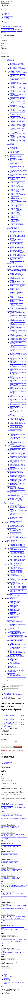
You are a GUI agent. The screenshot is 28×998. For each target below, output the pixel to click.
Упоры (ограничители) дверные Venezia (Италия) (18, 410)
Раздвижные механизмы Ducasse (18, 274)
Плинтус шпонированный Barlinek (18, 586)
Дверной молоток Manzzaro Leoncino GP (11, 870)
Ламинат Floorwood (15, 601)
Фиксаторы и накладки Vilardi (17, 140)
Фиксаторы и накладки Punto (17, 122)
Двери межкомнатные (12, 515)
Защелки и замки (11, 144)
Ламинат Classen (14, 605)
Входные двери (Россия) (16, 505)
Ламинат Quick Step (15, 613)
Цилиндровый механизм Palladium (18, 338)
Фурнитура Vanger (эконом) (17, 224)
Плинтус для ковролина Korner (17, 563)
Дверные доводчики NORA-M (17, 252)
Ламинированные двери (16, 521)
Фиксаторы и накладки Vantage (18, 136)
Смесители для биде (15, 651)
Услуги (5, 14)
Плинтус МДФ (10, 564)
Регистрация (7, 5)
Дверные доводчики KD (16, 250)
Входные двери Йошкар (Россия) (18, 506)
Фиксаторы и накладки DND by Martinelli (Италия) (18, 95)
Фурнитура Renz (14, 219)
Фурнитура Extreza (14, 196)
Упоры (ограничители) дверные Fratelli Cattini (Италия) (18, 378)
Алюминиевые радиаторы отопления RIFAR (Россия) (16, 634)
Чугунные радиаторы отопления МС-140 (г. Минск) (18, 648)
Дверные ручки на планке (16, 63)
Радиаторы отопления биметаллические (17, 636)
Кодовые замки (13, 147)
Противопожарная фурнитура (14, 430)
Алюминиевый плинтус (13, 542)
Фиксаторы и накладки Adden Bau (18, 72)
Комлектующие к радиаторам (14, 621)
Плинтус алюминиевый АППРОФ (18, 547)
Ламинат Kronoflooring (15, 608)
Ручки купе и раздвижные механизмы (16, 269)
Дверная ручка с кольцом (16, 70)
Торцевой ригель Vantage (16, 429)
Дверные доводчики (12, 228)
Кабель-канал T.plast (15, 595)
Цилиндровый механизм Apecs (17, 320)
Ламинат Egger (13, 606)
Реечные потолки (11, 673)
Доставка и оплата (8, 16)
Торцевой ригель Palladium (16, 426)
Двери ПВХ (13, 518)
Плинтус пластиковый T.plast (17, 557)
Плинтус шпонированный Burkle (18, 587)
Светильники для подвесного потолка (16, 677)
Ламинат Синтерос (14, 617)
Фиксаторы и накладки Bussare (17, 87)
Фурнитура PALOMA (15, 215)
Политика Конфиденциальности (12, 980)
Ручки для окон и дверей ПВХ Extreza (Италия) (17, 484)
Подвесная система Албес (16, 667)
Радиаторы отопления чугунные (15, 640)
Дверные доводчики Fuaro (16, 242)
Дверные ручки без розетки (17, 64)
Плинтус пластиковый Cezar (17, 551)
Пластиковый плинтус (12, 548)
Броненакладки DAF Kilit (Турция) (18, 454)
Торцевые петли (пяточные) (17, 171)
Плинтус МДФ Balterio (15, 566)
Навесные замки (14, 148)
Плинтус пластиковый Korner (17, 556)
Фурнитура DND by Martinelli (17, 194)
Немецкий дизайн (14, 674)
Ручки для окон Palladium (16, 477)
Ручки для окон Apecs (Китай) (17, 475)
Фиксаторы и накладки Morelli (17, 110)
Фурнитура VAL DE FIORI (16, 223)
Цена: (2, 687)
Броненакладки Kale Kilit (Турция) (18, 456)
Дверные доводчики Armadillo (17, 235)
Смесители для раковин (16, 655)
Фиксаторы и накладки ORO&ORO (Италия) (15, 115)
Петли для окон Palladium (16, 499)
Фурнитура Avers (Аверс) (16, 186)
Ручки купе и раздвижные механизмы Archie (16, 293)
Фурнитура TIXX (14, 221)
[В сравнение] (4, 718)
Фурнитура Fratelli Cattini (16, 198)
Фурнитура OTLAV (15, 210)
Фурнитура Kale (14, 202)
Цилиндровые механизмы (13, 311)
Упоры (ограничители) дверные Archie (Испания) (18, 367)
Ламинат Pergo (13, 612)
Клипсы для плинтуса (12, 597)
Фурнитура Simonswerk (16, 220)
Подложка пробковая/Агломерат (15, 538)
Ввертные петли (14, 164)
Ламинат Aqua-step (14, 602)
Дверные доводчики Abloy (16, 229)
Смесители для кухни (15, 654)
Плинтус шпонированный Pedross (18, 589)
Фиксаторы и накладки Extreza (17, 97)
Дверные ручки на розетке (16, 61)
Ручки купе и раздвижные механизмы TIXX (16, 303)
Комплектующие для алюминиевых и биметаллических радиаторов (18, 624)
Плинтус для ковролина (13, 561)
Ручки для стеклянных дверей (17, 448)
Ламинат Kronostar (14, 610)
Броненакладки (10, 450)
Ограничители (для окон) (13, 495)
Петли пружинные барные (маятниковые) (16, 162)
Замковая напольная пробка (17, 526)
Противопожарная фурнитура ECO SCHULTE (17, 438)
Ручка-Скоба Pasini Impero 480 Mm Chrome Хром (13, 886)
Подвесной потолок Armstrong (17, 670)
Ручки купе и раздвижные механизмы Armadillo (16, 295)
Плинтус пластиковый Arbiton (17, 549)
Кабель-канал (10, 594)
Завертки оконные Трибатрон (17, 490)
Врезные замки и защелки (16, 145)
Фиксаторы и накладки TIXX (17, 126)
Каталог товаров (5, 56)
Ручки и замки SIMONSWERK (17, 449)
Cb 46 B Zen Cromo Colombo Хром (9, 827)
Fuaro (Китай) (4, 733)
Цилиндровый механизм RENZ (18, 341)
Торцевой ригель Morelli (16, 418)
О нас (5, 11)
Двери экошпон (14, 519)
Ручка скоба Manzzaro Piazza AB (9, 862)
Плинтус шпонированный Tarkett (18, 593)
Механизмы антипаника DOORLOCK (16, 462)
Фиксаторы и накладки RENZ (17, 124)
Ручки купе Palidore (15, 288)
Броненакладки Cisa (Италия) (17, 453)
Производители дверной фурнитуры (16, 177)
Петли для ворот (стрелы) (16, 168)
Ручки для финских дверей (16, 65)
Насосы (8, 629)
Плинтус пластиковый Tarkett (17, 559)
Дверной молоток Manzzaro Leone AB (10, 846)
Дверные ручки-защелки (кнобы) (18, 68)
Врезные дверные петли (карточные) (16, 157)
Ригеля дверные (11, 415)
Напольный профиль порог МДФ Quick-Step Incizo (18, 580)
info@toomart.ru (18, 31)
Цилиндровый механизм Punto (17, 339)
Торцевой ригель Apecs (16, 422)
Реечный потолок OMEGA (16, 675)
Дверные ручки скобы (15, 67)
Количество (4, 739)
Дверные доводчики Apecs (16, 234)
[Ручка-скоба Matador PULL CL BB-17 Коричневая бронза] (15, 716)
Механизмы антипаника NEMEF (18, 468)
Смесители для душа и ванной (17, 652)
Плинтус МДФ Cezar (15, 567)
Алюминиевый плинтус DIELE (18, 545)
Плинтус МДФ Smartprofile (16, 572)
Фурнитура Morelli (14, 206)
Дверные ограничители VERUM (18, 353)
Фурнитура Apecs (14, 182)
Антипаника (10, 458)
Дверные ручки (10, 60)
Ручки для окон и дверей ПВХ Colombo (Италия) (17, 481)
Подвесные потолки (12, 669)
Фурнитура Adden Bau (15, 178)
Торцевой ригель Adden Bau (17, 419)
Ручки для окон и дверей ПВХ (14, 471)
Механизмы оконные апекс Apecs (18, 494)
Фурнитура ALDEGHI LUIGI (17, 181)
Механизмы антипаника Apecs (17, 460)
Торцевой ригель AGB (15, 421)
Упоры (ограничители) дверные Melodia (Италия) (18, 383)
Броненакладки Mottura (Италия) (18, 457)
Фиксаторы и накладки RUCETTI (18, 125)
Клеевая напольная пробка (16, 525)
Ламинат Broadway (14, 603)
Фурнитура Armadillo (15, 185)
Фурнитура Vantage (14, 225)
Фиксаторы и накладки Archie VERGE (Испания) (17, 81)
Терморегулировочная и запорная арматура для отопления (15, 657)
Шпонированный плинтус (13, 582)
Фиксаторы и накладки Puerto (17, 121)
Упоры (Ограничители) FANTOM (18, 354)
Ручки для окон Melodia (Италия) (18, 476)
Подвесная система (11, 666)
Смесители (9, 650)
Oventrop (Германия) (15, 663)
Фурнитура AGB (14, 179)
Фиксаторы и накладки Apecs (17, 74)
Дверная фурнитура (9, 693)
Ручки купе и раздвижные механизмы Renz (16, 301)
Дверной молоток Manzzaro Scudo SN (10, 878)
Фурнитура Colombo (15, 193)
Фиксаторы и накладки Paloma (17, 120)
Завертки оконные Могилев (17, 488)
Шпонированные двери (16, 517)
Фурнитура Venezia (14, 227)
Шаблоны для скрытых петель (17, 173)
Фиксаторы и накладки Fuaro (17, 106)
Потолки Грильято (11, 671)
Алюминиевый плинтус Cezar (17, 544)
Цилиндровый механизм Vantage (18, 347)
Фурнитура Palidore (14, 212)
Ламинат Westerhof (14, 616)
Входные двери (10, 503)
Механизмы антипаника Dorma (18, 464)
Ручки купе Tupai (14, 289)
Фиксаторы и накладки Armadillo (18, 83)
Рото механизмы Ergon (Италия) (18, 270)
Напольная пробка (11, 524)
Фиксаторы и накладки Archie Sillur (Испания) (17, 78)
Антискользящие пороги (16, 575)
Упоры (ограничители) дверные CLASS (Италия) (18, 370)
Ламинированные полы (13, 599)
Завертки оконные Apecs (16, 487)
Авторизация (7, 6)
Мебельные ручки (11, 263)
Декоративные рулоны (15, 530)
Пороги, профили (11, 574)
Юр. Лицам (6, 18)
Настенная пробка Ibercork (16, 533)
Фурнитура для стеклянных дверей (15, 445)
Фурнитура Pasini (14, 216)
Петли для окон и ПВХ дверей (14, 498)
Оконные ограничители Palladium (18, 496)
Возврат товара (7, 979)
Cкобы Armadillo (8, 697)
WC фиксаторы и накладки (13, 71)
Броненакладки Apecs (15, 452)
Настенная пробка (11, 528)
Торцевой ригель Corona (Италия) (18, 423)
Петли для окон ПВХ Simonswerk (18, 500)
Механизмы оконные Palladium (17, 492)
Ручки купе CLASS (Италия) (17, 285)
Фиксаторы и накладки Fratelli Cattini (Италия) (17, 104)
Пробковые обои (14, 534)
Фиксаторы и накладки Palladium (18, 118)
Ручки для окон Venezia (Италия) (18, 479)
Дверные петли (10, 155)
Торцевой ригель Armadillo (16, 416)
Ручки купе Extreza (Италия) (17, 271)
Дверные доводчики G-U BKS (17, 243)
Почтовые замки (14, 152)
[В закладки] (15, 814)
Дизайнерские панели (15, 532)
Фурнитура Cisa (14, 190)
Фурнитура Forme (14, 197)
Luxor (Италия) (13, 662)
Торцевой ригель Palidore (16, 425)
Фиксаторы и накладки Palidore (18, 117)
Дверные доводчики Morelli (17, 251)
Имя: (2, 684)
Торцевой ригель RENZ (16, 427)
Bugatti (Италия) (14, 659)
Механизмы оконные (12, 491)
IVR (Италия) (13, 660)
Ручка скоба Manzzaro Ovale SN (9, 854)
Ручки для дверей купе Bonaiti (17, 284)
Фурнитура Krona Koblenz (16, 204)
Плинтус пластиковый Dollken (17, 552)
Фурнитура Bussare (14, 187)
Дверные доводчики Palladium (17, 255)
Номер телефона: (5, 686)
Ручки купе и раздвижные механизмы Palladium (16, 298)
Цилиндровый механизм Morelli (18, 335)
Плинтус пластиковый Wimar (17, 560)
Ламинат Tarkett (14, 614)
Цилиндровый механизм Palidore (18, 337)
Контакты (6, 17)
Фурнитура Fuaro (14, 200)
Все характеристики (6, 758)
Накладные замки (14, 149)
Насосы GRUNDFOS (15, 631)
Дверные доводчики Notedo (17, 254)
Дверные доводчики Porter (16, 257)
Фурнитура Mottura (14, 208)
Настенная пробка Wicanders (17, 529)
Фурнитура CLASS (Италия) (17, 192)
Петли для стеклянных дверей (17, 446)
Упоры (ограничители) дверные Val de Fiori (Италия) (18, 405)
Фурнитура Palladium (15, 213)
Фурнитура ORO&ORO (16, 209)
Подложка (9, 618)
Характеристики (8, 762)
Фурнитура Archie (14, 183)
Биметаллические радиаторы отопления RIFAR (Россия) (17, 638)
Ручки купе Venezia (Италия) (17, 290)
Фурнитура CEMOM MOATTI (17, 189)
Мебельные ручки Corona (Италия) (18, 265)
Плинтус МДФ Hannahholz (16, 568)
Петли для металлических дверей (18, 170)
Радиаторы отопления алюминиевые (16, 632)
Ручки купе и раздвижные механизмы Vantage (16, 306)
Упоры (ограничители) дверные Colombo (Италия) (18, 372)
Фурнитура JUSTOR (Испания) (18, 201)
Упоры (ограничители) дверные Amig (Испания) (18, 362)
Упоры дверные (11, 351)
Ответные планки (14, 151)
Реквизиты (6, 13)
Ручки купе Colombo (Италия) (17, 286)
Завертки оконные (11, 486)
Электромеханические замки (17, 154)
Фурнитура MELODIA (15, 205)
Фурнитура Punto (14, 217)
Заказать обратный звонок (7, 31)
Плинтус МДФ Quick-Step (16, 571)
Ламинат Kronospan (15, 609)
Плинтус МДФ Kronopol (16, 570)
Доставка (6, 763)
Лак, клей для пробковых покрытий (16, 537)
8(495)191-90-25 (5, 29)
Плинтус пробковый (12, 540)
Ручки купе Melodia (15, 273)
